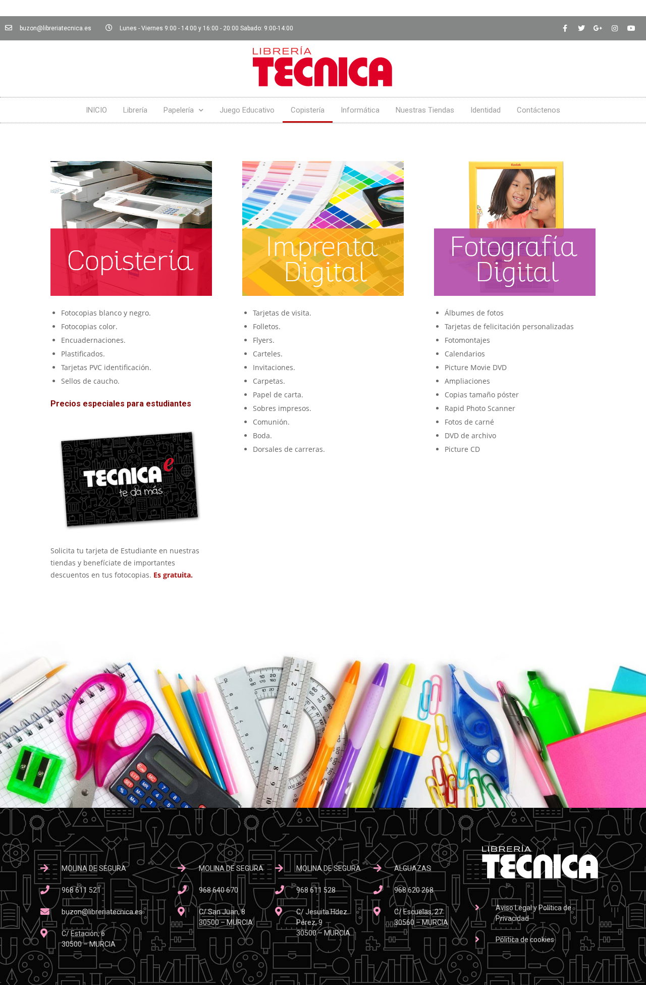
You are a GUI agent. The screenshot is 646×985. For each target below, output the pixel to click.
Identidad (485, 110)
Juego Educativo (247, 110)
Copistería (308, 110)
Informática (360, 110)
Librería (135, 110)
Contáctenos (538, 110)
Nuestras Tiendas (425, 110)
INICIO (96, 110)
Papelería (179, 110)
